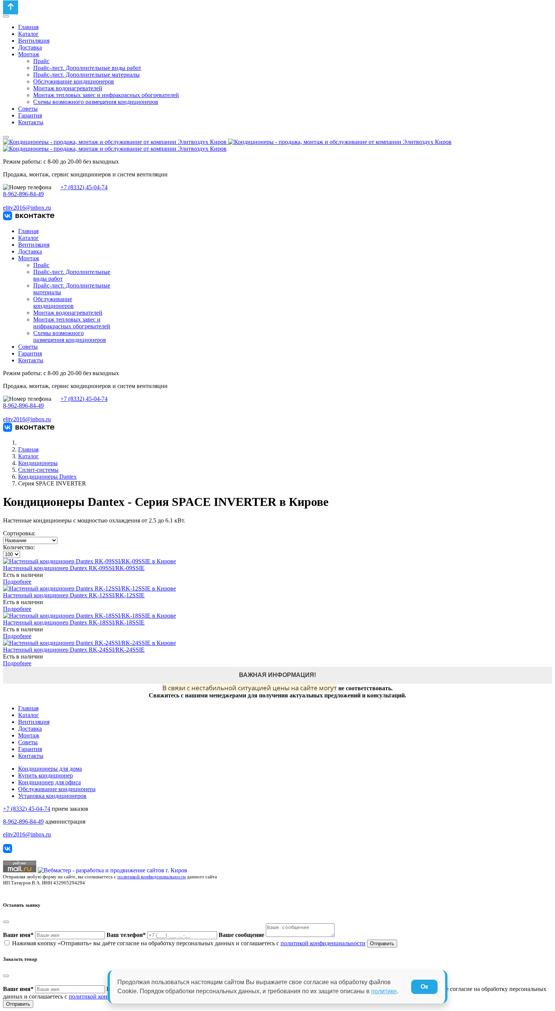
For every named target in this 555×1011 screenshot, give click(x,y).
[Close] (6, 922)
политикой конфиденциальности (151, 877)
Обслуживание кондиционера (57, 789)
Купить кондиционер (45, 775)
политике (384, 991)
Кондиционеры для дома (50, 768)
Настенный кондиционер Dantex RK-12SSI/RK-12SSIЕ (74, 595)
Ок (424, 986)
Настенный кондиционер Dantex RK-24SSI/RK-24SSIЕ (74, 649)
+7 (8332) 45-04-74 (84, 187)
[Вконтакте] (28, 218)
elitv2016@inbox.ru (27, 207)
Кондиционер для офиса (49, 782)
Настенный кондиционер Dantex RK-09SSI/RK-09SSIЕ (74, 568)
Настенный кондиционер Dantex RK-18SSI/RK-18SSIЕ (74, 622)
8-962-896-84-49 (23, 194)
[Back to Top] (10, 7)
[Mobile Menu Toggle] (6, 16)
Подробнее (17, 581)
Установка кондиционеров (52, 796)
